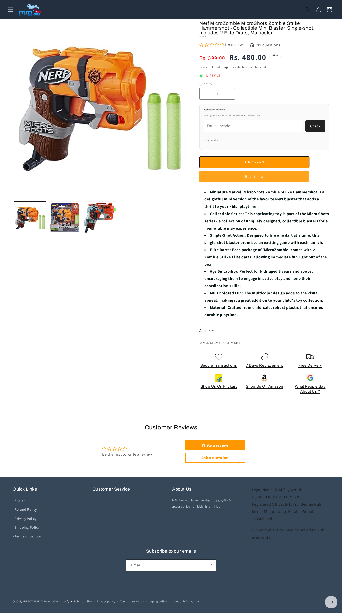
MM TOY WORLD (33, 601)
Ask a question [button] (214, 457)
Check (315, 126)
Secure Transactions (218, 365)
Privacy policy (106, 601)
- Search (19, 500)
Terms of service (130, 601)
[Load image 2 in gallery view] (65, 217)
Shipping (228, 67)
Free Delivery (310, 365)
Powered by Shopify (56, 601)
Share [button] (209, 330)
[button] (10, 9)
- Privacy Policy (25, 518)
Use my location (211, 140)
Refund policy (83, 601)
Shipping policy (156, 601)
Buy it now (254, 176)
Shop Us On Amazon (264, 386)
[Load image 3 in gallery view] (100, 217)
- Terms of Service (27, 536)
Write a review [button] (215, 445)
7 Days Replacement (264, 365)
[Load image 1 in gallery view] (30, 217)
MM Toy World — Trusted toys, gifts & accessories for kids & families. (201, 503)
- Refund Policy (25, 509)
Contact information (185, 601)
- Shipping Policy (26, 527)
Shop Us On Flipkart (219, 386)
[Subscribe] (210, 565)
